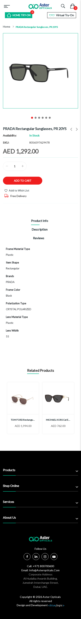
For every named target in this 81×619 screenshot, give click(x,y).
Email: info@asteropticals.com (40, 570)
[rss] (45, 557)
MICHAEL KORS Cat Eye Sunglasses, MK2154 (58, 419)
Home (6, 26)
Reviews (38, 238)
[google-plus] (54, 557)
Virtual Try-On (65, 15)
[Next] (75, 129)
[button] (31, 117)
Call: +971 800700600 (40, 566)
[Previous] (70, 129)
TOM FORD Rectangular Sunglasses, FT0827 (23, 419)
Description (40, 229)
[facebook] (27, 557)
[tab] (39, 221)
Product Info (39, 220)
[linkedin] (36, 557)
